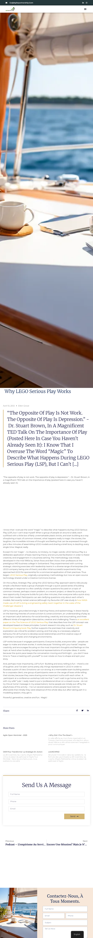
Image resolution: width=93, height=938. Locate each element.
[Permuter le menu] (85, 9)
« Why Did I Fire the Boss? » (60, 735)
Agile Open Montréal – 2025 (15, 735)
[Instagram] (86, 3)
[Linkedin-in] (83, 3)
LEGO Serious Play (18, 575)
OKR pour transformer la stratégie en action (23, 752)
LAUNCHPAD (54, 752)
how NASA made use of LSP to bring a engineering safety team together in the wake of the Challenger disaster (45, 603)
